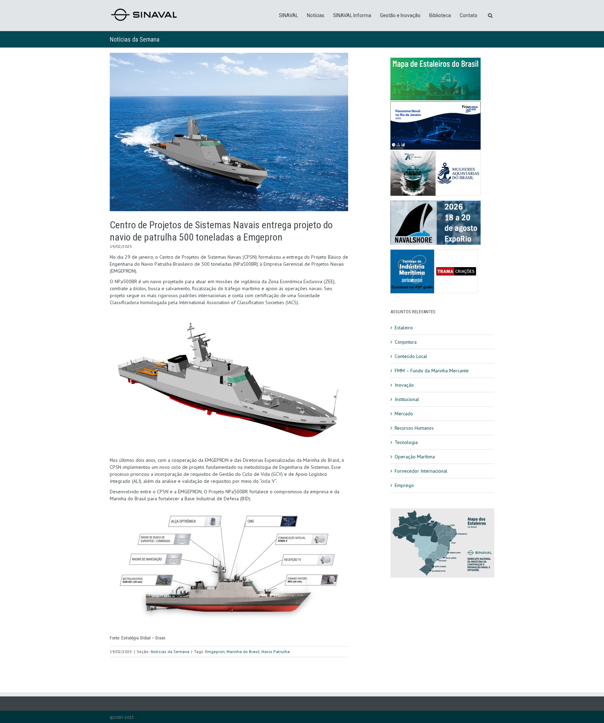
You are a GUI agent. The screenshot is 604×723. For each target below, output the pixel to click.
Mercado (404, 413)
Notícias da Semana (134, 39)
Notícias (315, 15)
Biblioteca (440, 15)
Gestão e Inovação (400, 15)
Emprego (404, 485)
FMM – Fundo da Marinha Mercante (432, 370)
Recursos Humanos (414, 428)
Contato (468, 15)
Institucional (407, 399)
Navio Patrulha (275, 651)
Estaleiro (404, 327)
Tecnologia (406, 442)
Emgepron (215, 651)
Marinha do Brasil (243, 651)
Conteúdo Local (411, 356)
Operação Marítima (415, 456)
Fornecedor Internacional (421, 471)
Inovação (404, 385)
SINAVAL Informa (352, 15)
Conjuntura (406, 342)
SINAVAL (288, 15)
